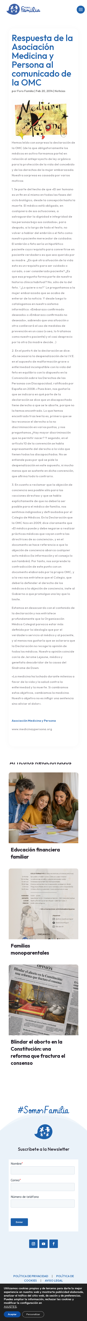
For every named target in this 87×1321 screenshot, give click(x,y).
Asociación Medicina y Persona (34, 720)
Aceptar (12, 1314)
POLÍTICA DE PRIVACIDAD (30, 1276)
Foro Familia (25, 91)
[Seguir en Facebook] (53, 1244)
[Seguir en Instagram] (33, 1244)
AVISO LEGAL (54, 1280)
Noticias (60, 91)
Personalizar (33, 1314)
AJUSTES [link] (10, 1307)
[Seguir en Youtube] (43, 1244)
